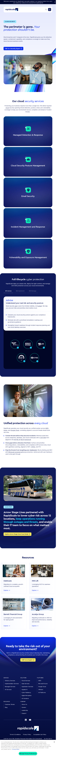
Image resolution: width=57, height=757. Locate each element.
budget (39, 306)
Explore (27, 140)
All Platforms (42, 692)
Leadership (25, 710)
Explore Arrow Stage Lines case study (16, 534)
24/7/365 (43, 437)
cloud (7, 108)
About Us (24, 704)
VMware (40, 689)
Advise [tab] (8, 291)
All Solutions (25, 698)
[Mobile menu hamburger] (49, 9)
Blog (6, 707)
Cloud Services (26, 680)
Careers (24, 707)
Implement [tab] (20, 291)
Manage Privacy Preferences (28, 753)
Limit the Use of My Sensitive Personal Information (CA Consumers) (23, 738)
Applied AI (24, 689)
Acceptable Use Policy (39, 734)
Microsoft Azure (43, 683)
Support (24, 713)
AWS (46, 428)
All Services (8, 689)
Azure (5, 430)
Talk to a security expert (12, 48)
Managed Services (10, 686)
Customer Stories (10, 704)
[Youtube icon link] (30, 720)
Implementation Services (12, 683)
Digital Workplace (26, 695)
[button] (28, 131)
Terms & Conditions (15, 734)
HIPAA (33, 447)
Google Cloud (15, 430)
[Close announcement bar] (55, 2)
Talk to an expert (27, 660)
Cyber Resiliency (26, 692)
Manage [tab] (32, 291)
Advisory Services (10, 680)
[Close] (54, 742)
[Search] (46, 9)
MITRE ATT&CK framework (22, 439)
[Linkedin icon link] (26, 720)
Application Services (27, 686)
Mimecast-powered (14, 452)
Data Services (25, 683)
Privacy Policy (27, 734)
